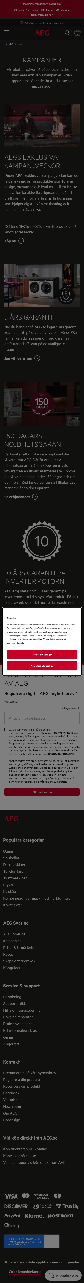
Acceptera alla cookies (42, 665)
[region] (42, 641)
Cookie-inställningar (42, 654)
